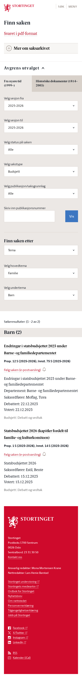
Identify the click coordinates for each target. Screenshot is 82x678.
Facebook (18, 628)
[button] (61, 6)
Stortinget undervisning (22, 581)
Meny (72, 6)
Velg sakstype (13, 164)
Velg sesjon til (13, 120)
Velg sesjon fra (14, 98)
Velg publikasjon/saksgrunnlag (24, 186)
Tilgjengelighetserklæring (23, 610)
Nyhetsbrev (15, 596)
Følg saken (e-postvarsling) (22, 370)
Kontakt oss (15, 557)
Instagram (19, 637)
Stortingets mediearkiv (22, 586)
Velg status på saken (18, 142)
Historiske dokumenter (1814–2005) (57, 83)
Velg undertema (15, 287)
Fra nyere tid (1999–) (12, 83)
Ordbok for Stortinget (21, 591)
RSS (15, 652)
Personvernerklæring (20, 605)
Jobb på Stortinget (19, 615)
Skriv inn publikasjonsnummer (25, 208)
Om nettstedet (17, 601)
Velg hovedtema (15, 265)
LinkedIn (18, 642)
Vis (71, 216)
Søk (61, 6)
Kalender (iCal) (22, 657)
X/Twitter (18, 632)
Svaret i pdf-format (20, 34)
